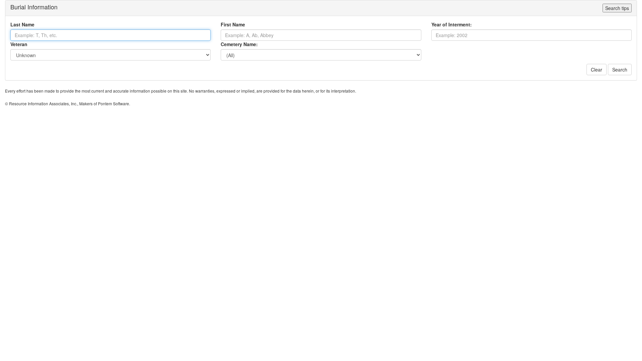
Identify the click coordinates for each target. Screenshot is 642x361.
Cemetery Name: (239, 44)
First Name (233, 24)
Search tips (617, 8)
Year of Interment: (451, 24)
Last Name (22, 24)
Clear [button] (596, 69)
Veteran (18, 44)
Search (619, 69)
